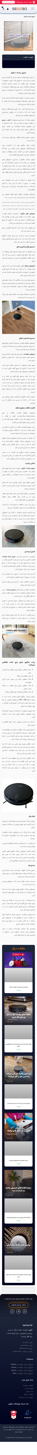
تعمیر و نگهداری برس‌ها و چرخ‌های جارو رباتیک (18, 1160)
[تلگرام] (18, 1311)
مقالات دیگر (18, 949)
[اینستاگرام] (25, 1311)
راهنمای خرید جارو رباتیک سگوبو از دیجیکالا (18, 987)
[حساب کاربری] (7, 9)
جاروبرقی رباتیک (29, 266)
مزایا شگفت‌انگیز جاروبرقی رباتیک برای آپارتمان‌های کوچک (18, 1217)
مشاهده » (18, 990)
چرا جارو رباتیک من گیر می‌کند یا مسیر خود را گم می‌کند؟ (18, 1103)
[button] (5, 57)
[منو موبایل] (32, 8)
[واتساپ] (12, 1311)
